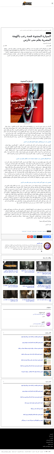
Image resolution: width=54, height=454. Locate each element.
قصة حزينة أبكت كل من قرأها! (37, 408)
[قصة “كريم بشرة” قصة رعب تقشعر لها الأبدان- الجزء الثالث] (43, 266)
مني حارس (48, 45)
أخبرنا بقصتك (50, 444)
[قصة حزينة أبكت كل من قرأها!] (47, 410)
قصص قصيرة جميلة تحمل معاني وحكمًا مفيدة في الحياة (32, 360)
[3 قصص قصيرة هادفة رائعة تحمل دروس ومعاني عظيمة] (47, 356)
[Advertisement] (43, 17)
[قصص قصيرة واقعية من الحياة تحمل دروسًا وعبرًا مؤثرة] (47, 338)
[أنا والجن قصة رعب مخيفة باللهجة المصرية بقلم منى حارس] (27, 265)
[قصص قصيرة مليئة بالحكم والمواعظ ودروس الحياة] (47, 416)
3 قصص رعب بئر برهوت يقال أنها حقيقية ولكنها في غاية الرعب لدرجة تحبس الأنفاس (44, 286)
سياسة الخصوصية (49, 442)
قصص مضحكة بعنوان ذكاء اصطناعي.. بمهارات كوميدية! (32, 371)
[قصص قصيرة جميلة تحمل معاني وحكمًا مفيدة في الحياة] (47, 361)
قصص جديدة (39, 231)
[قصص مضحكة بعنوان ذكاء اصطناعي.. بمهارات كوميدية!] (47, 373)
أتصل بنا (51, 438)
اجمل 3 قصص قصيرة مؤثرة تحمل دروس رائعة (34, 402)
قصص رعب (29, 231)
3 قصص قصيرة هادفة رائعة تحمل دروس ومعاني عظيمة (32, 354)
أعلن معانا (51, 436)
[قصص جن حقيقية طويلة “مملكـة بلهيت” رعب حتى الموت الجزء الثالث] (10, 265)
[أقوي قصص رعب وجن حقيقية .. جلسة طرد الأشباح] (27, 280)
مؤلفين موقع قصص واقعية (48, 446)
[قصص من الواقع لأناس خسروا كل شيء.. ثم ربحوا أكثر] (47, 422)
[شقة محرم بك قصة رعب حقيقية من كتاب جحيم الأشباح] (10, 294)
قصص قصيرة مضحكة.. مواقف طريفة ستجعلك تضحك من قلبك (30, 348)
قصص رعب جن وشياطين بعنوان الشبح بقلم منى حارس (37, 141)
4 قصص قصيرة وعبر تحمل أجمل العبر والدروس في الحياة (31, 365)
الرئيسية (48, 30)
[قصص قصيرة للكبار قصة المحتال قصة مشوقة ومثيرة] (47, 344)
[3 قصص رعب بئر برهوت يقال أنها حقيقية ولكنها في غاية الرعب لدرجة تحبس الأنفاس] (43, 280)
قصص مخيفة (24, 231)
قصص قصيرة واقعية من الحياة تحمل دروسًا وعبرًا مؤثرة (32, 336)
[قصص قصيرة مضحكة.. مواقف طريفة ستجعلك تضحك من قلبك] (47, 350)
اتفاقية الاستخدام (49, 440)
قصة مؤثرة (44, 231)
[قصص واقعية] (27, 3)
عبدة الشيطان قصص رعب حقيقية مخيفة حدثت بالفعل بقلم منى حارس (33, 158)
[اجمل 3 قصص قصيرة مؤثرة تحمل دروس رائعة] (47, 404)
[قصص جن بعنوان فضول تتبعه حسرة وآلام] (43, 294)
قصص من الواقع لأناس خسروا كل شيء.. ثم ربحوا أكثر (32, 420)
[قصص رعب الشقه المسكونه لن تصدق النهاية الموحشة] (27, 294)
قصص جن (44, 30)
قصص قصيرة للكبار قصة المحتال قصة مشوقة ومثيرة (32, 342)
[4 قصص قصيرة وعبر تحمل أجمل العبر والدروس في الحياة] (47, 367)
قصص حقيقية (34, 231)
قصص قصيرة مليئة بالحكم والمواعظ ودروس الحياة (33, 414)
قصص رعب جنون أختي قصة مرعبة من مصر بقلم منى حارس (36, 182)
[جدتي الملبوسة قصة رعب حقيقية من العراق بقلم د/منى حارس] (10, 280)
